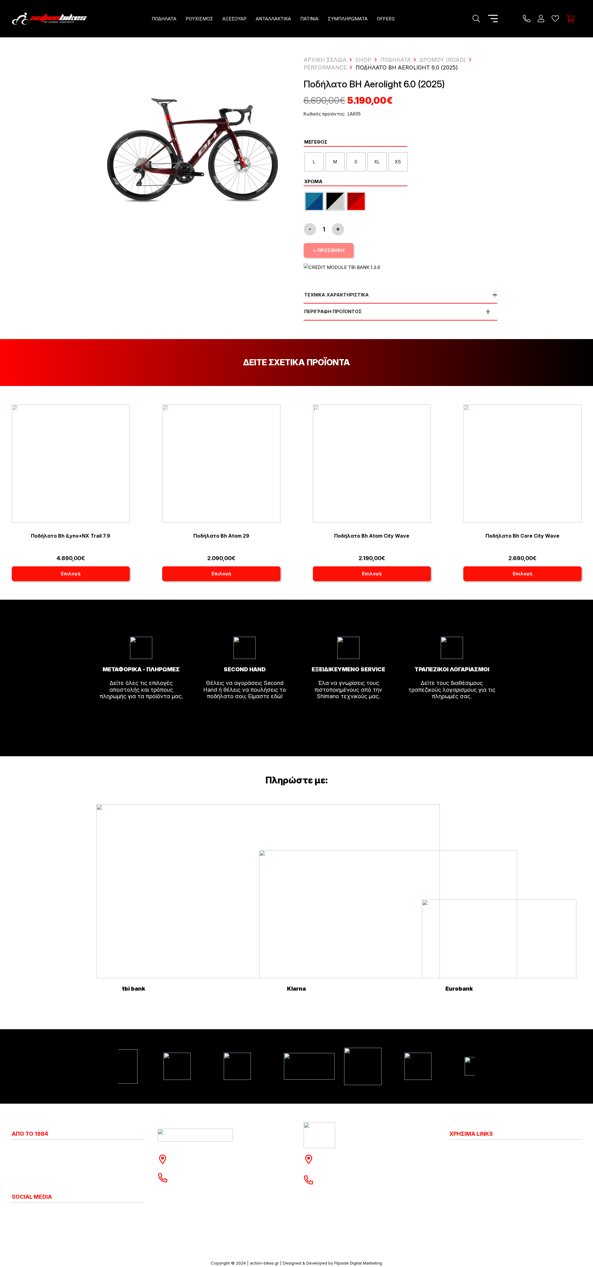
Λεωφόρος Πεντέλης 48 (206, 1156)
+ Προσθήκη (328, 250)
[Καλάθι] (570, 18)
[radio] (314, 162)
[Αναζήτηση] (476, 18)
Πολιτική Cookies (471, 1156)
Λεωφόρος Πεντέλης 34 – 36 (358, 1156)
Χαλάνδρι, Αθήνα (197, 1162)
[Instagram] (14, 1213)
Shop (363, 60)
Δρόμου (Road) (442, 60)
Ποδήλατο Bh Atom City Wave (371, 536)
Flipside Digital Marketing (358, 1263)
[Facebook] (19, 1213)
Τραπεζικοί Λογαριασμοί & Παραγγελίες (501, 1197)
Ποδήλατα (395, 60)
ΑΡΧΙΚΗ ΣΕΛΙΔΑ (325, 60)
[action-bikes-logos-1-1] (49, 18)
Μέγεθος (315, 142)
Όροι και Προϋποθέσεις (480, 1183)
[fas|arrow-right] (141, 713)
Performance (325, 67)
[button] (181, 18)
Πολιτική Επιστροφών (477, 1169)
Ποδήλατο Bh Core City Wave (522, 536)
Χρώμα (313, 181)
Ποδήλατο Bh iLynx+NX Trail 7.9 (70, 536)
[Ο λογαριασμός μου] (541, 18)
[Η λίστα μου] (555, 18)
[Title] (526, 18)
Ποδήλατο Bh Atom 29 (221, 536)
